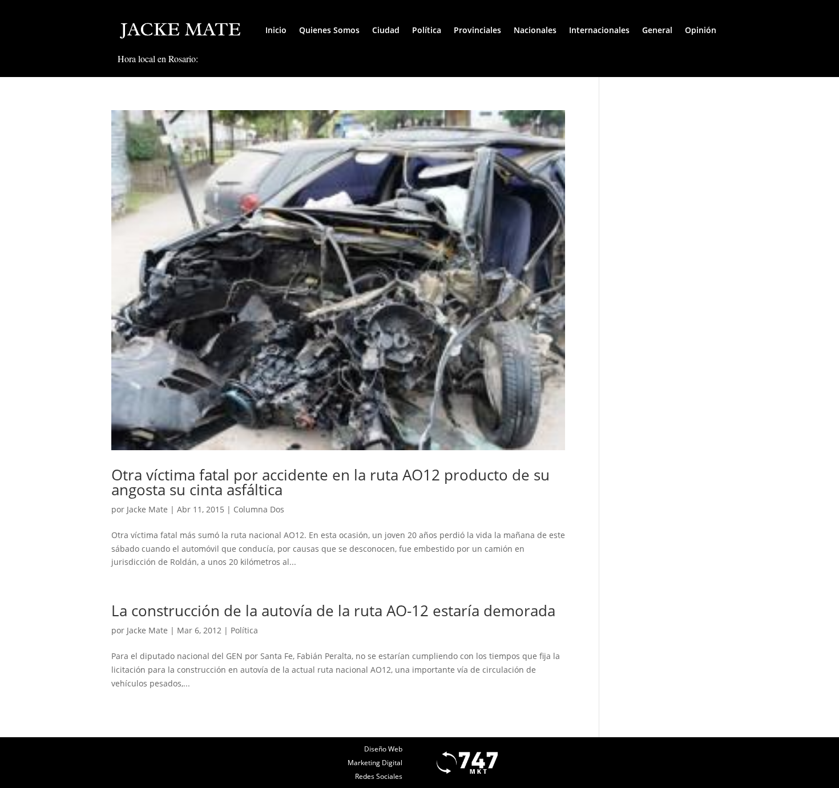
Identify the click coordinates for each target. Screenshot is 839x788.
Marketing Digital (375, 762)
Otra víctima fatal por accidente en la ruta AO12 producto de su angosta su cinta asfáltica (330, 482)
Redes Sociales (378, 776)
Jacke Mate (147, 509)
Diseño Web (383, 749)
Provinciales (477, 30)
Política (426, 30)
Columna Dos (258, 509)
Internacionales (599, 30)
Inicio (276, 30)
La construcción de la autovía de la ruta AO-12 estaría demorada (333, 610)
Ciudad (386, 30)
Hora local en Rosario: (158, 58)
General (657, 30)
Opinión (700, 30)
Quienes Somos (329, 30)
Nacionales (535, 30)
